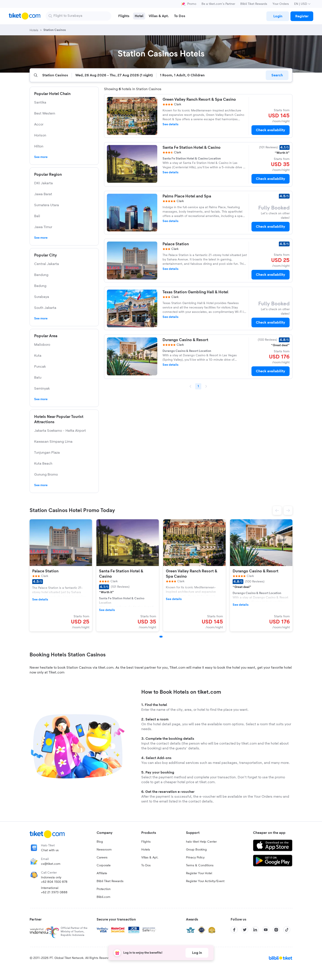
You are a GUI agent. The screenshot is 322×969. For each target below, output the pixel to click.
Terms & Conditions (200, 865)
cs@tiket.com (50, 864)
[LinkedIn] (255, 929)
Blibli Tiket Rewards (253, 4)
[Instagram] (276, 929)
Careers (102, 858)
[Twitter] (244, 929)
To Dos (146, 865)
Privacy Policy (195, 858)
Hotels (145, 850)
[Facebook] (234, 929)
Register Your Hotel (199, 873)
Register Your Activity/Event (205, 881)
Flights (146, 842)
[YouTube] (265, 929)
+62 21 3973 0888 (54, 892)
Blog (100, 842)
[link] (277, 16)
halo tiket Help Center (201, 842)
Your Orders (280, 4)
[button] (277, 510)
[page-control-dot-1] (161, 637)
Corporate (104, 865)
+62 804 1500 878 (54, 882)
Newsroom (104, 850)
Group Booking (196, 850)
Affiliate (102, 873)
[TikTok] (286, 929)
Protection (104, 889)
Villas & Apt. (149, 858)
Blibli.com (103, 897)
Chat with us (50, 850)
